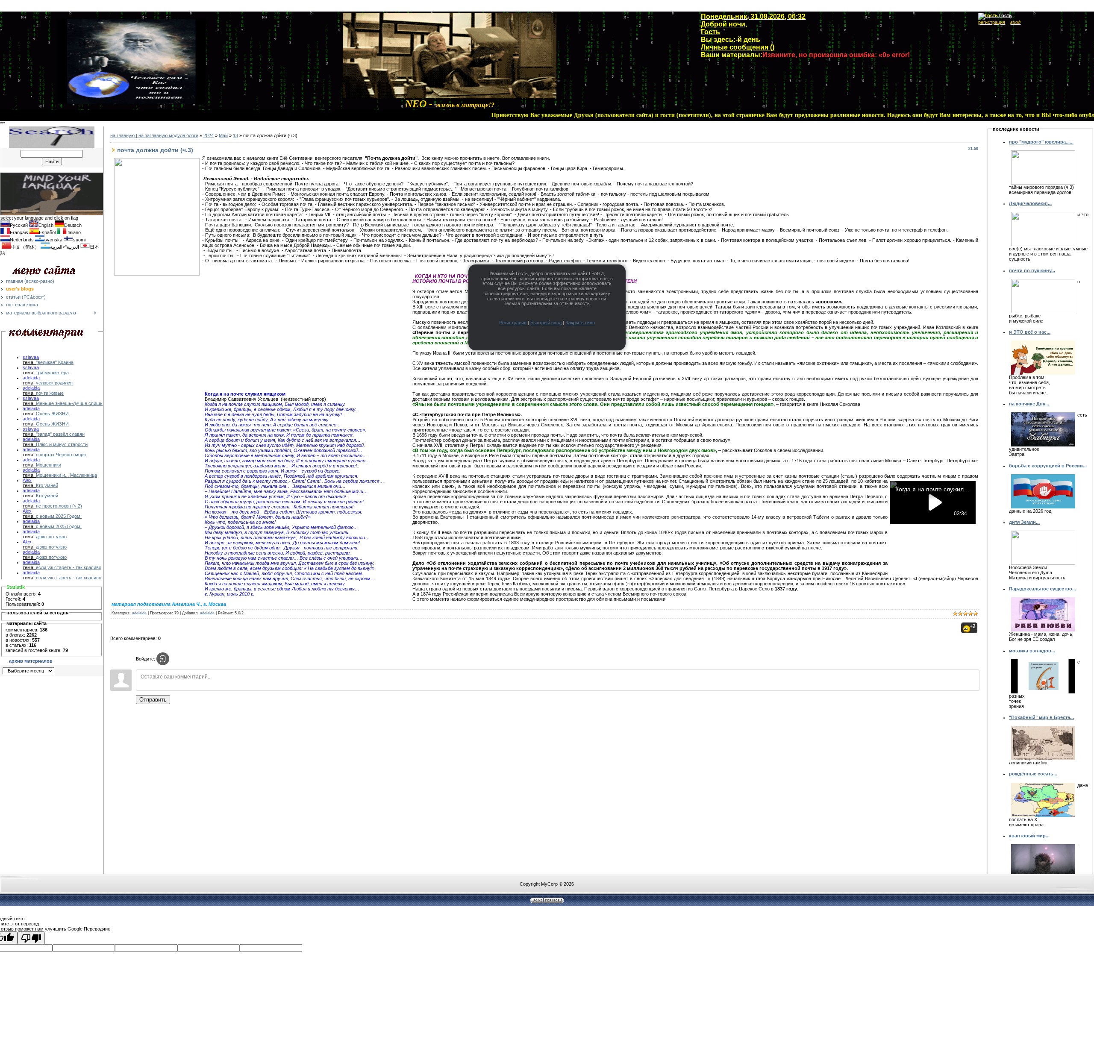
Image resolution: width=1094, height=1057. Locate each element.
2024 (208, 135)
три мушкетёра (52, 372)
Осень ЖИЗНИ (52, 413)
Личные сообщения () (737, 47)
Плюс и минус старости (62, 444)
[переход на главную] (449, 96)
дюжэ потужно (51, 536)
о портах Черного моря (61, 454)
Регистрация (512, 322)
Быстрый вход (546, 322)
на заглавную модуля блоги (168, 135)
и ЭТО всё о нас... (1029, 332)
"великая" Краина (55, 362)
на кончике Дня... (1029, 403)
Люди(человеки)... (1030, 203)
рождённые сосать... (1033, 773)
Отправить (153, 699)
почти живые (50, 393)
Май (223, 135)
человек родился (54, 382)
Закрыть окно (580, 322)
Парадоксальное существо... (1042, 588)
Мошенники (48, 464)
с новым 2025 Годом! (59, 516)
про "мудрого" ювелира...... (1041, 141)
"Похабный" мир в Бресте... (1041, 717)
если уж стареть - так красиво (68, 567)
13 (235, 135)
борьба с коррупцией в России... (1048, 465)
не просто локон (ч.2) (59, 505)
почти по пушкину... (1032, 270)
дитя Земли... (1024, 522)
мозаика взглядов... (1032, 650)
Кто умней (47, 485)
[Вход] (162, 658)
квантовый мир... (1029, 835)
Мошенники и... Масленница (66, 475)
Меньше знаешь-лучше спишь (69, 403)
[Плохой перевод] (31, 937)
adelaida (139, 613)
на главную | (124, 135)
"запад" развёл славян (60, 434)
